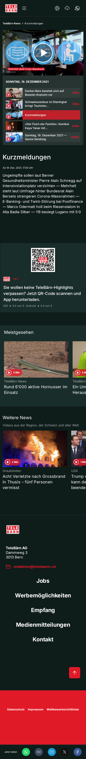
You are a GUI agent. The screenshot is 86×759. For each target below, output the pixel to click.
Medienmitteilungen (43, 624)
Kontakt (43, 639)
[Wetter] (67, 8)
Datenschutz (16, 709)
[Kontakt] (77, 8)
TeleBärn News (12, 23)
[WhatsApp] (26, 752)
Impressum (35, 709)
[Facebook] (78, 752)
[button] (39, 752)
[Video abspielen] (43, 52)
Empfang (43, 610)
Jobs (43, 580)
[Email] (52, 752)
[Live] (57, 8)
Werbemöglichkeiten (43, 595)
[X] (65, 752)
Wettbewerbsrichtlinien (63, 709)
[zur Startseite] (11, 8)
